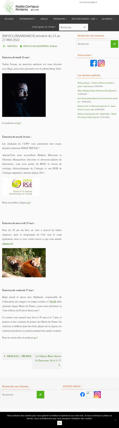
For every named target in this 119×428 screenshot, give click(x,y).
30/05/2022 (12, 45)
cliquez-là (7, 242)
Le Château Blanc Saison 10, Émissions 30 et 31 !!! (48, 357)
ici (18, 122)
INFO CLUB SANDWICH (36, 45)
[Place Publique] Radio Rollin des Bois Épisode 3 (97, 91)
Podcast (53, 45)
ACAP (53, 300)
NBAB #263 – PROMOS (18, 355)
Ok (59, 423)
